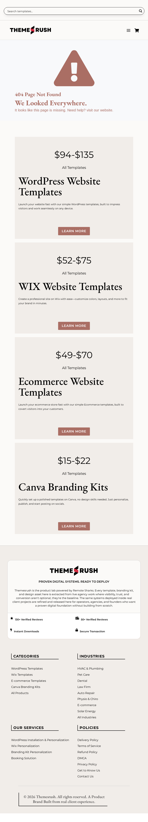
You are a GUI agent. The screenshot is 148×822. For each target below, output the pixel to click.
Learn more (74, 231)
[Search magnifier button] (140, 11)
